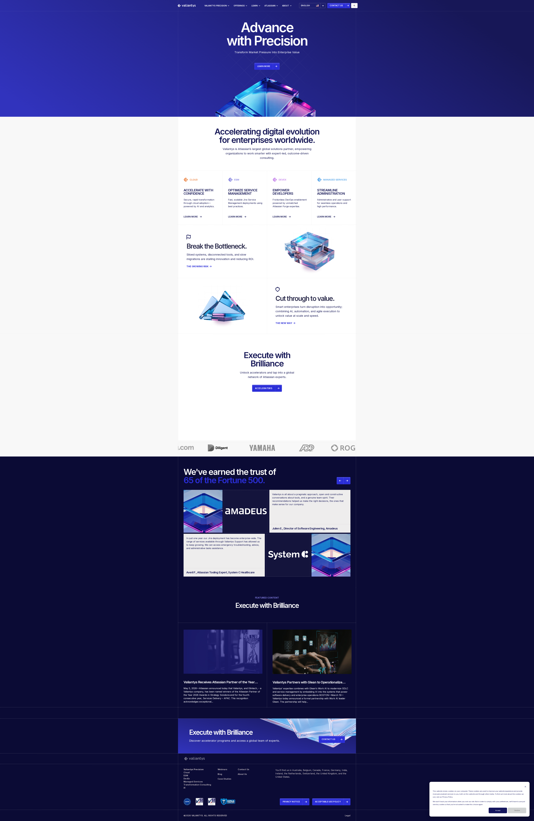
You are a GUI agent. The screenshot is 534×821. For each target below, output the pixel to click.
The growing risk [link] (197, 266)
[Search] (354, 5)
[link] (186, 5)
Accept (497, 810)
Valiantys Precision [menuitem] (194, 769)
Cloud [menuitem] (187, 772)
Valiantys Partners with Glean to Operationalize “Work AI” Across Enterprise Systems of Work (307, 684)
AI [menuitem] (185, 788)
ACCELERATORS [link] (263, 388)
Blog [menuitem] (220, 774)
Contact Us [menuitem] (243, 769)
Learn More (191, 217)
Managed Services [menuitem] (193, 781)
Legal (347, 815)
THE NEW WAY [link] (283, 323)
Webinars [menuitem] (222, 769)
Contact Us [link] (336, 5)
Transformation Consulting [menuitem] (197, 784)
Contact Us (328, 739)
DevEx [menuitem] (187, 778)
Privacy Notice (291, 801)
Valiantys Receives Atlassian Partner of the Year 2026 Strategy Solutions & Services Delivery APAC (221, 683)
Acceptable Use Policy (328, 801)
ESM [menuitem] (186, 775)
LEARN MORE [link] (263, 66)
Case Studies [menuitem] (224, 779)
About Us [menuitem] (242, 774)
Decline (517, 810)
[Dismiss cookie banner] (525, 786)
